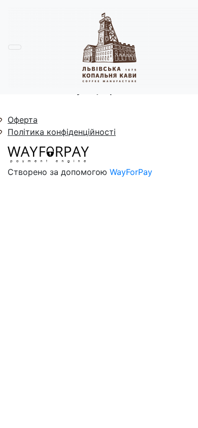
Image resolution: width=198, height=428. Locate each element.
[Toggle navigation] (14, 47)
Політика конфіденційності (62, 132)
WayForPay (131, 172)
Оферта (23, 120)
